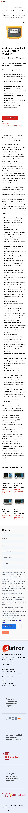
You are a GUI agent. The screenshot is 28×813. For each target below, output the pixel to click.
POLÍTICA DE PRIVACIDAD (17, 805)
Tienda (9, 7)
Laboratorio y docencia (17, 126)
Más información (10, 117)
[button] (23, 23)
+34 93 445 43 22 (8, 676)
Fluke (7, 123)
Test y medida (17, 7)
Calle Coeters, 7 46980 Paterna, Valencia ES (14, 657)
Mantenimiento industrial (9, 10)
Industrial (4, 126)
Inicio (3, 7)
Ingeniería (9, 126)
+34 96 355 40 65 (8, 662)
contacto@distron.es (7, 664)
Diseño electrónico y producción (14, 125)
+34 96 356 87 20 (8, 659)
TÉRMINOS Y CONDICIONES (8, 807)
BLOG (17, 807)
